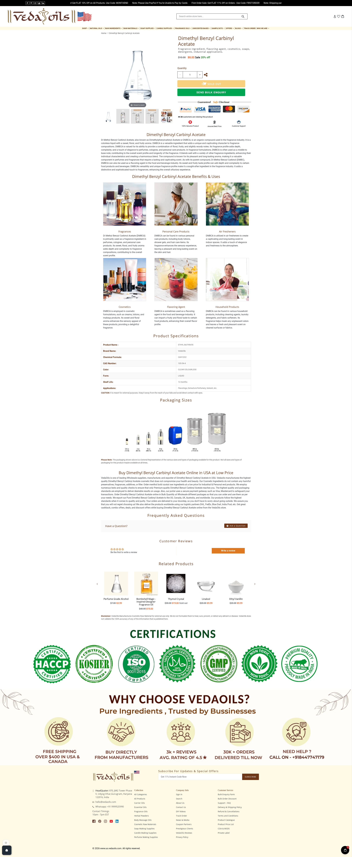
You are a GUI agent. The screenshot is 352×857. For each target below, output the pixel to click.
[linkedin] (43, 3)
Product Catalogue (226, 820)
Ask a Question (237, 525)
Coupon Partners (184, 824)
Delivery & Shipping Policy (230, 807)
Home (103, 33)
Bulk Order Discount (227, 798)
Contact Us (181, 807)
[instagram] (35, 3)
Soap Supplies (148, 28)
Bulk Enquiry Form (226, 794)
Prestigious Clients (184, 828)
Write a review (228, 550)
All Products (139, 798)
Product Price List (226, 824)
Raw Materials (131, 28)
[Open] (6, 850)
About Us (180, 803)
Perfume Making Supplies (146, 837)
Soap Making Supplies (144, 828)
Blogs (239, 28)
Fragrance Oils (183, 28)
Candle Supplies (165, 28)
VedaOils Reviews (184, 833)
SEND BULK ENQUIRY (211, 92)
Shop (85, 28)
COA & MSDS (224, 828)
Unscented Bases (202, 28)
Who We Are (263, 28)
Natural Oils (97, 28)
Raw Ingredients (114, 28)
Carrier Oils (139, 803)
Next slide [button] (255, 584)
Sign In (179, 794)
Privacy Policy (182, 837)
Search (179, 798)
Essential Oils (140, 807)
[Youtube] (39, 3)
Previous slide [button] (97, 584)
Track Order (249, 28)
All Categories (140, 794)
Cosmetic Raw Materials (145, 824)
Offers (230, 28)
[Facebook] (27, 3)
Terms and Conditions (228, 815)
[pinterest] (31, 3)
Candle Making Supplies (145, 833)
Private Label (224, 833)
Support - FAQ (224, 803)
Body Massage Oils (143, 820)
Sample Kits (218, 28)
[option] (108, 116)
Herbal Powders (141, 815)
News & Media (182, 820)
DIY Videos (181, 811)
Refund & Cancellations (228, 811)
